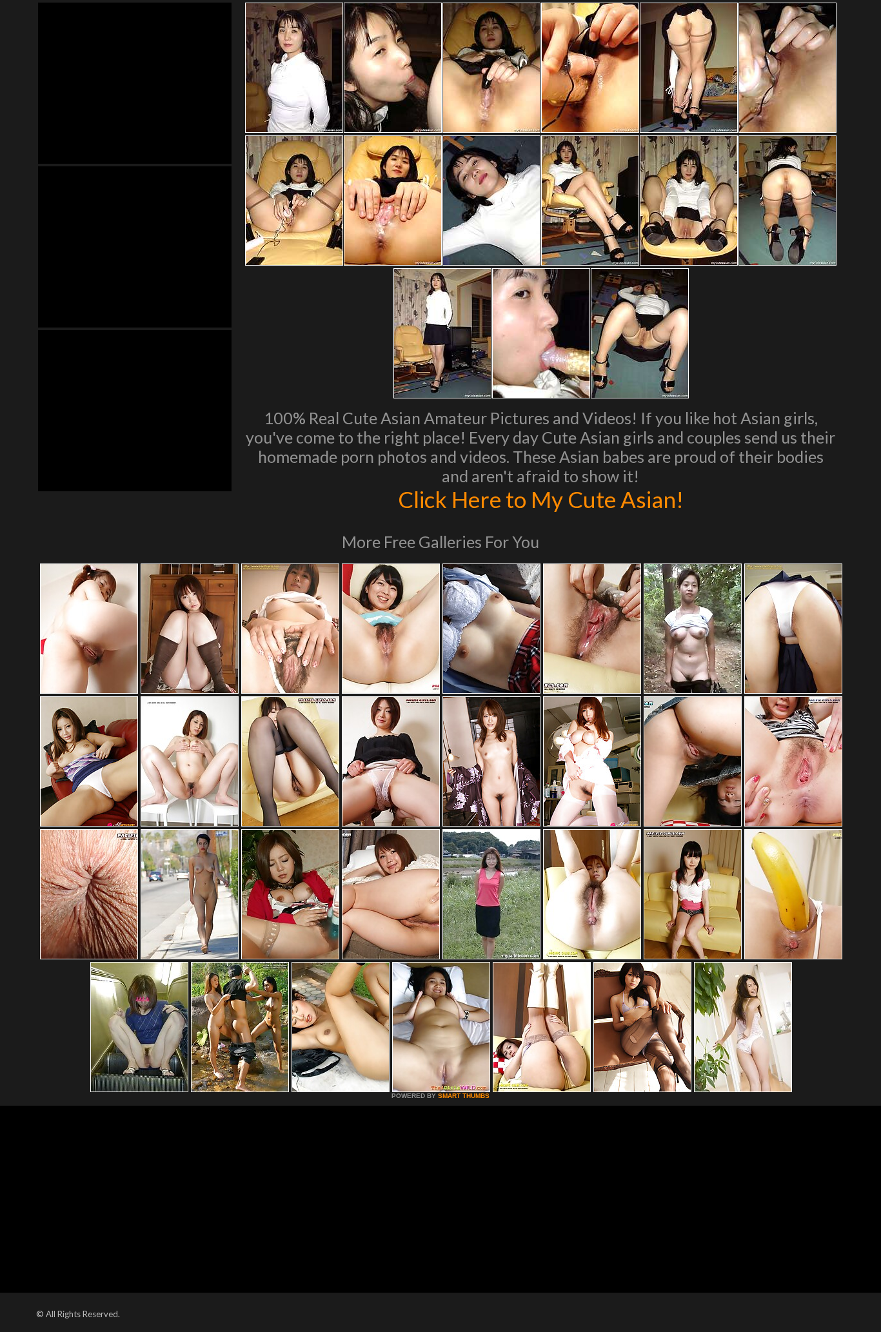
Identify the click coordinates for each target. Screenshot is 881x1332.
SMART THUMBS (464, 1095)
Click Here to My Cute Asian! (541, 499)
